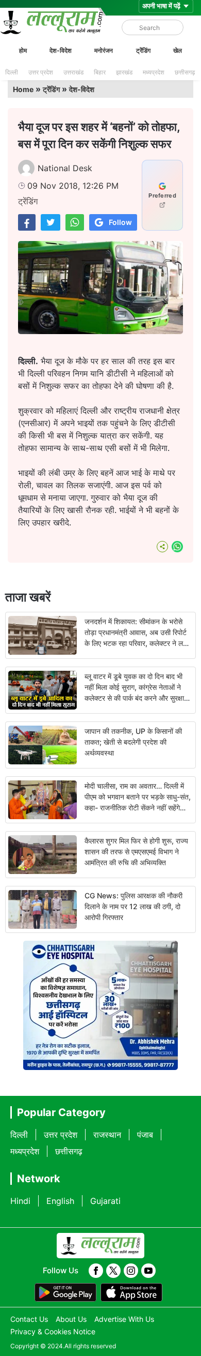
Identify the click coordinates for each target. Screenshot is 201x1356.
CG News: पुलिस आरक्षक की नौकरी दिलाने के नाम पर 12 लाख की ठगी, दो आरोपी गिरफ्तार (133, 906)
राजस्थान (107, 1134)
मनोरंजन (103, 50)
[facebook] (96, 1271)
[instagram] (131, 1271)
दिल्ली (11, 72)
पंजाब (145, 1134)
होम (23, 50)
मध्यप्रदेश (153, 72)
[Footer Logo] (100, 1246)
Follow (120, 222)
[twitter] (113, 1271)
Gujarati (105, 1201)
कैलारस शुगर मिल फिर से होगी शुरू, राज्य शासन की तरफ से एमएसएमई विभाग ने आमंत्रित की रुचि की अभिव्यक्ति (136, 851)
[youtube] (148, 1271)
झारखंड (124, 72)
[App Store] (131, 1292)
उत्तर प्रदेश (40, 72)
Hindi (20, 1201)
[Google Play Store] (65, 1292)
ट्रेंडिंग (143, 50)
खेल (177, 50)
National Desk (65, 168)
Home (23, 89)
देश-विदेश (60, 50)
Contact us (29, 1319)
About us (71, 1319)
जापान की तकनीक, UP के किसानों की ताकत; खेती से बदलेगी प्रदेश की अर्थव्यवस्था (133, 742)
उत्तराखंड (73, 72)
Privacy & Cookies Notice (52, 1331)
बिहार (100, 72)
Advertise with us (124, 1319)
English (60, 1201)
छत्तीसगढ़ (185, 72)
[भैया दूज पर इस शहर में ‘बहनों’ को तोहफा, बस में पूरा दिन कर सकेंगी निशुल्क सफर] (27, 222)
